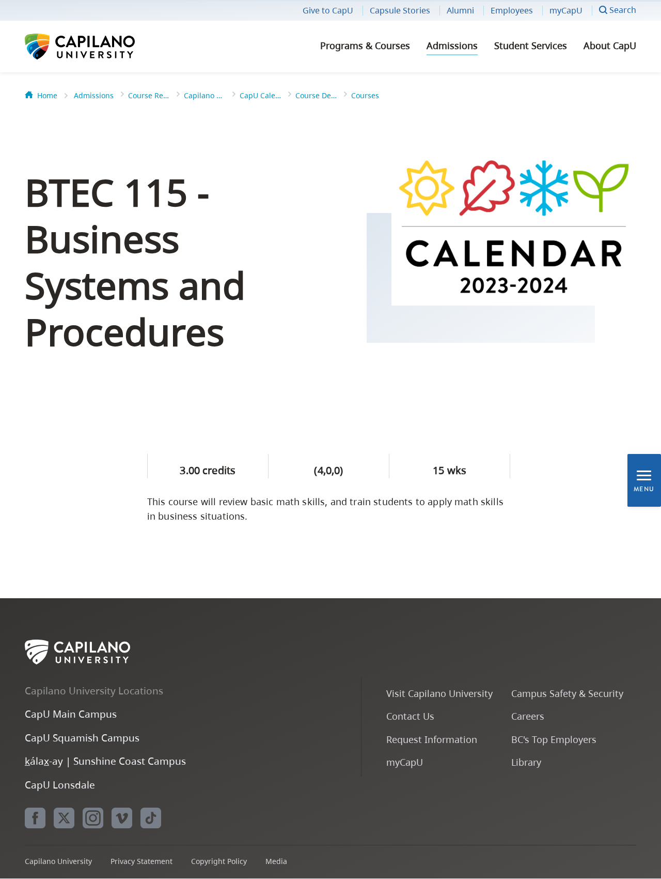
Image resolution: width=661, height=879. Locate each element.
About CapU (610, 45)
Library (526, 761)
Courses (365, 95)
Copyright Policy (219, 861)
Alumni (460, 10)
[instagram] (93, 818)
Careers (527, 715)
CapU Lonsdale (60, 785)
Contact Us (410, 715)
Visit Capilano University (439, 693)
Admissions (452, 45)
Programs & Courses (365, 45)
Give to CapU (328, 10)
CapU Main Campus (71, 714)
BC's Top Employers (553, 739)
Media (276, 861)
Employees (512, 10)
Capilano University (107, 46)
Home (47, 95)
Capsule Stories (400, 10)
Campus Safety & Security (567, 693)
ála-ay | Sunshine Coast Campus (105, 761)
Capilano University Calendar (204, 95)
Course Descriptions (316, 95)
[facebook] (35, 818)
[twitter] (64, 818)
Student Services (530, 45)
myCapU (566, 10)
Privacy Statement (141, 861)
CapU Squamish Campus (82, 738)
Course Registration (148, 95)
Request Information (431, 739)
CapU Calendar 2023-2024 (260, 95)
